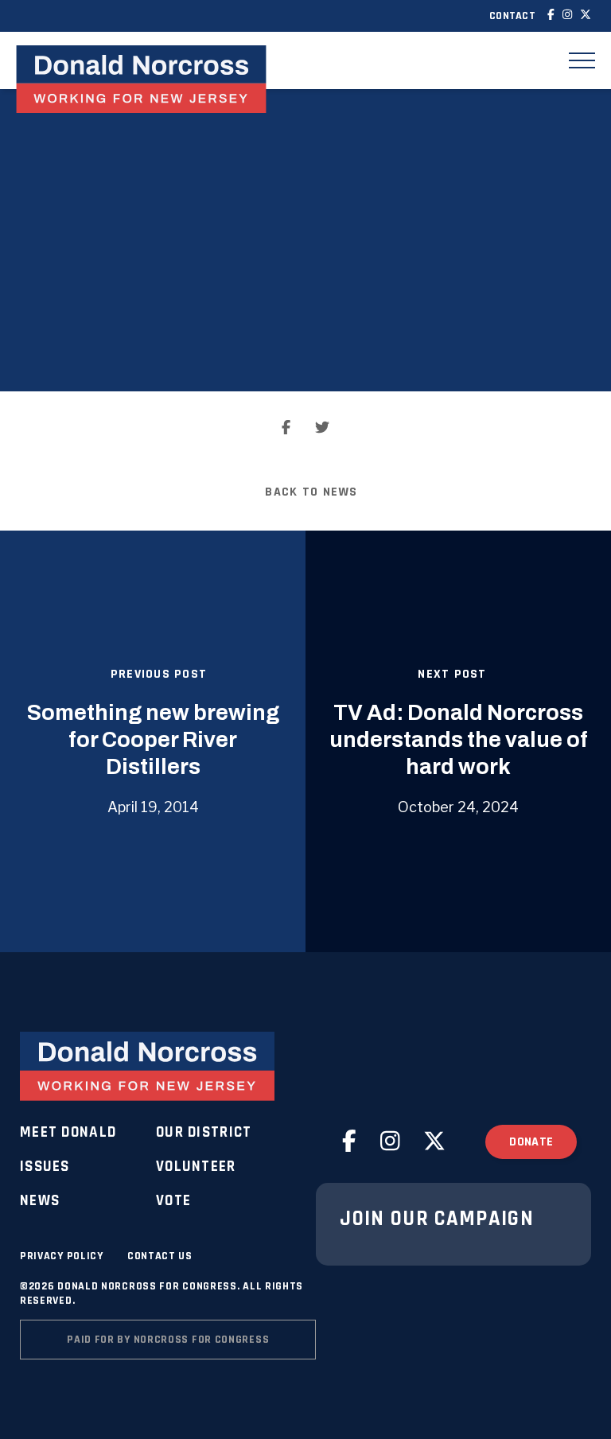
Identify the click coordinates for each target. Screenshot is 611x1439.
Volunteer (196, 1166)
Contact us (160, 1256)
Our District (203, 1132)
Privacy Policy (61, 1256)
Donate (531, 1142)
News (40, 1201)
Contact (512, 16)
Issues (45, 1166)
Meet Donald (68, 1132)
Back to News (311, 492)
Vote (173, 1201)
